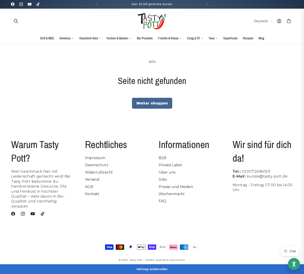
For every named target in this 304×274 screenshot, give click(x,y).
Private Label (170, 165)
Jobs (163, 179)
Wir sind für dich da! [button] (262, 151)
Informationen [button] (184, 144)
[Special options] (294, 264)
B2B (162, 158)
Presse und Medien (176, 187)
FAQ (162, 201)
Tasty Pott (135, 260)
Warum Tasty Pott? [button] (35, 151)
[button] (16, 21)
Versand (92, 179)
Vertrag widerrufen (152, 269)
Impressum (95, 158)
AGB (89, 187)
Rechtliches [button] (106, 144)
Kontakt (92, 194)
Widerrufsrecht (99, 172)
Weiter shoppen (152, 103)
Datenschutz (96, 165)
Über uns (167, 172)
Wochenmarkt (172, 194)
